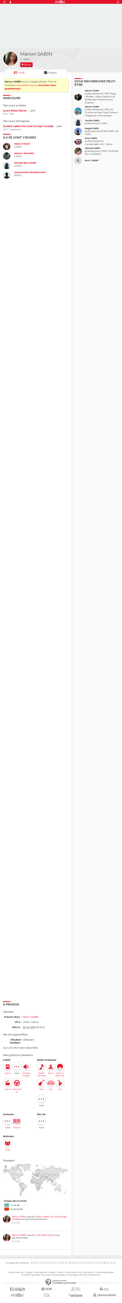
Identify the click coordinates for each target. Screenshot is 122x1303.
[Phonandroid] (104, 1295)
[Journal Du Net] (75, 1289)
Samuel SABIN (92, 148)
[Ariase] (75, 1295)
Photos (52, 72)
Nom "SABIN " (92, 160)
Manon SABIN (19, 1216)
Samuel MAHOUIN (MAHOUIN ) (30, 172)
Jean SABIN (91, 138)
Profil (21, 72)
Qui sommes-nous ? (16, 1272)
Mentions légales (58, 1275)
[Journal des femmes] (17, 1289)
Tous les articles (71, 1272)
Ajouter (27, 64)
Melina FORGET (22, 144)
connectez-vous (26, 85)
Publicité (52, 1272)
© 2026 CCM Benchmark (90, 1275)
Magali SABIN (92, 128)
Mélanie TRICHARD (24, 153)
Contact (60, 1272)
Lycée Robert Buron (15, 110)
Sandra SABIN (92, 120)
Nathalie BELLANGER (25, 163)
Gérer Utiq (46, 1275)
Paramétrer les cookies (31, 1275)
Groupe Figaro (72, 1275)
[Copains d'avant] (17, 1295)
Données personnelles (105, 1272)
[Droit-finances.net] (104, 1289)
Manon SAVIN (92, 90)
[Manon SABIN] (10, 58)
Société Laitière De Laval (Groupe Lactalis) (28, 126)
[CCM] (46, 1289)
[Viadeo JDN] (46, 1295)
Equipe (29, 1272)
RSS (80, 1272)
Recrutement (88, 1272)
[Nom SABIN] (78, 160)
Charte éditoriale (40, 1272)
